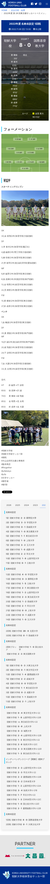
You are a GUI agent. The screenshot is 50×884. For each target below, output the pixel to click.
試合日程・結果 (18, 10)
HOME (4, 10)
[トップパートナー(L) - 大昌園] (25, 857)
